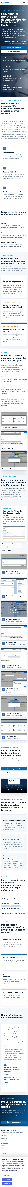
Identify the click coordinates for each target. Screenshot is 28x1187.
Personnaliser (7, 1175)
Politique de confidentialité (9, 1170)
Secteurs (3, 1145)
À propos (3, 1148)
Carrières (3, 1153)
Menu (24, 2)
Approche (4, 1138)
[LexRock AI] (8, 2)
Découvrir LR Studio (14, 51)
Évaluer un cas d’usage (14, 47)
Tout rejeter (7, 1179)
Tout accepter (7, 1183)
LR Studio (3, 1141)
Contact (3, 1156)
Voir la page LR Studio (14, 769)
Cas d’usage (4, 1143)
